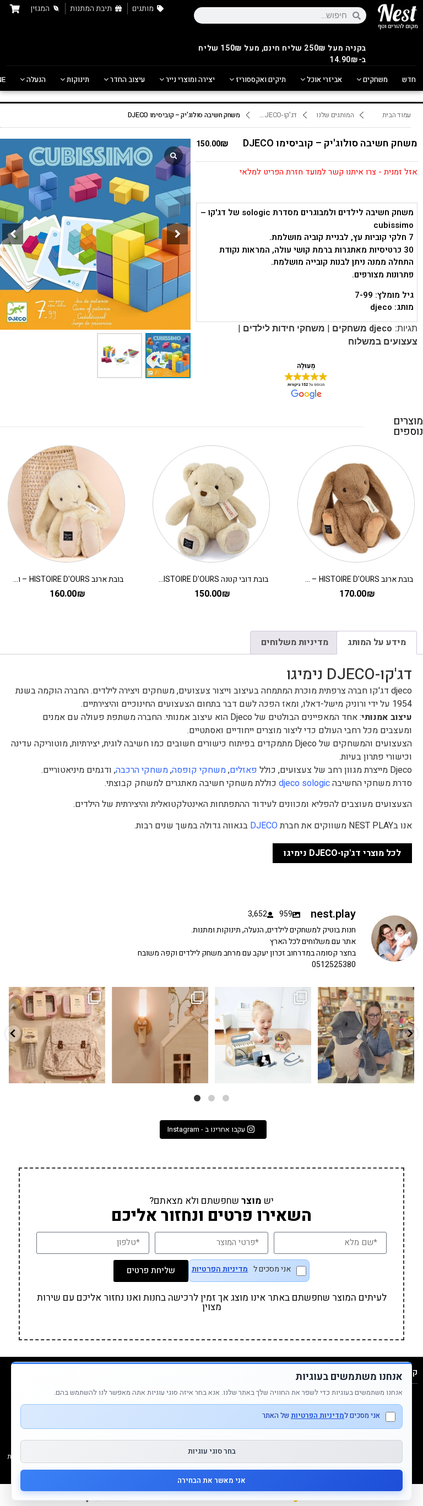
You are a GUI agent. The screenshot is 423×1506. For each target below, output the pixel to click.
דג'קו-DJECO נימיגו (276, 115)
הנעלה (35, 79)
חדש (409, 79)
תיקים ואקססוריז (260, 79)
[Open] (57, 1035)
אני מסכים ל (241, 1270)
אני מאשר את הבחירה (211, 1480)
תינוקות (77, 79)
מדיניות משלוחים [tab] (294, 642)
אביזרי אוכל (323, 79)
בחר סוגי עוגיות (212, 1451)
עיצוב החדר (127, 79)
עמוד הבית (396, 115)
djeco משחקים (362, 328)
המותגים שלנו (335, 115)
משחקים (374, 79)
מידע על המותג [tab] (377, 642)
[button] (177, 233)
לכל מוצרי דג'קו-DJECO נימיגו (342, 853)
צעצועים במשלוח (382, 341)
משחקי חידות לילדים (284, 328)
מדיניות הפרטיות (220, 1269)
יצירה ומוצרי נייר (189, 79)
